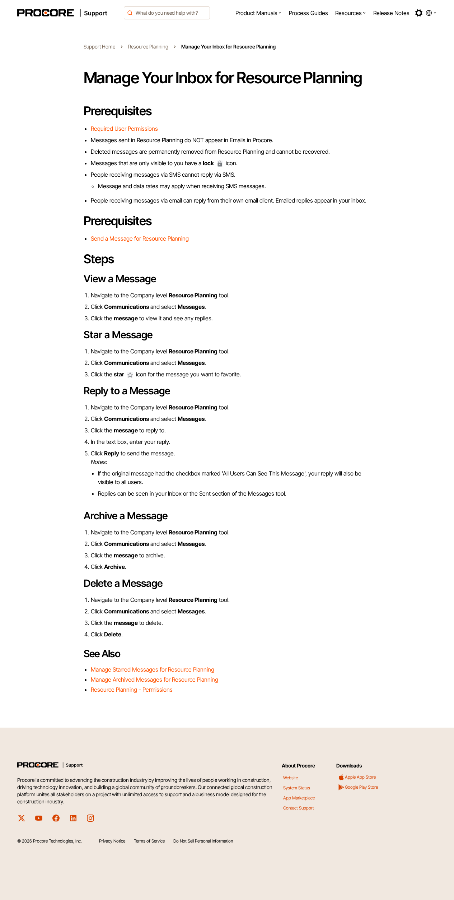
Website (290, 777)
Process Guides (308, 13)
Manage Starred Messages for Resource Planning (152, 669)
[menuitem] (258, 13)
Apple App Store (360, 777)
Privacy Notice (112, 841)
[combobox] (167, 12)
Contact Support (298, 808)
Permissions (143, 128)
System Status (296, 787)
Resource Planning (148, 46)
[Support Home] (68, 13)
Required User (109, 128)
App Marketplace (299, 798)
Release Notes (391, 13)
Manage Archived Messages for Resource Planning (154, 679)
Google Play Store (361, 787)
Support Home (99, 46)
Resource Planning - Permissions (132, 689)
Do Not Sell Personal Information (203, 841)
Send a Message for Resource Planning (140, 238)
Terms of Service (149, 841)
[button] (258, 13)
